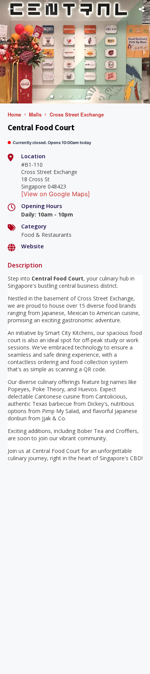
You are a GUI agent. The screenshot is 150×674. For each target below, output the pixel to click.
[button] (51, 96)
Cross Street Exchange (77, 114)
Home (14, 114)
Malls (35, 114)
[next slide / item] (144, 51)
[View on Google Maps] (55, 194)
